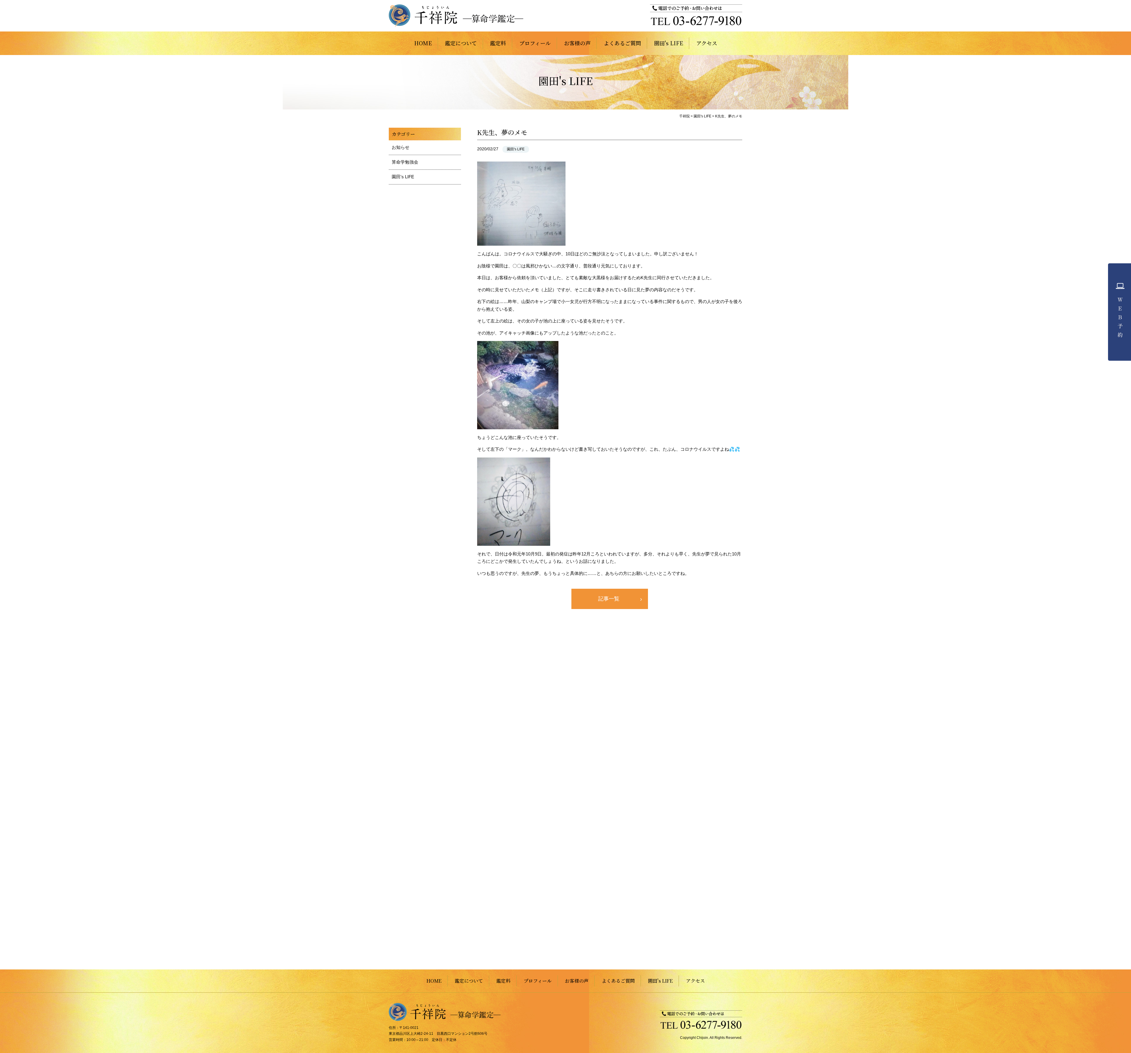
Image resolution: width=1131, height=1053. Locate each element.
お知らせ (400, 147)
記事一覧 (608, 599)
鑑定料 (498, 43)
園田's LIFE (668, 43)
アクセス (706, 43)
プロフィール (535, 43)
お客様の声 (577, 43)
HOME (423, 43)
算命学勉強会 (405, 161)
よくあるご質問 (622, 43)
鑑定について (461, 43)
